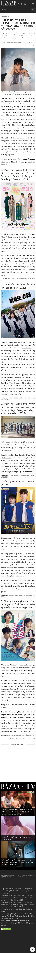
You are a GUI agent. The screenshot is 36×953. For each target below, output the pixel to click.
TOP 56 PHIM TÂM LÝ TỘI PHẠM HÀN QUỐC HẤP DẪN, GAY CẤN (18, 398)
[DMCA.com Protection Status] (6, 928)
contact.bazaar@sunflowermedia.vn (17, 920)
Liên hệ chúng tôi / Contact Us (26, 875)
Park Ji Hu (6, 458)
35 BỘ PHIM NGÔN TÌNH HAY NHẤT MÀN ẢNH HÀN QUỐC (18, 596)
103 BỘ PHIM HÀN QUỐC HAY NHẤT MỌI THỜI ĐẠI (21, 735)
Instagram (21, 4)
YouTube (25, 4)
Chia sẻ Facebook (34, 42)
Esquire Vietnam (22, 876)
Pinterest (34, 45)
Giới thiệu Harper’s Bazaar (7, 875)
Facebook (18, 4)
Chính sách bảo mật (6, 878)
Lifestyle (5, 16)
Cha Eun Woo (18, 673)
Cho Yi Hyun (12, 463)
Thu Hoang (9, 42)
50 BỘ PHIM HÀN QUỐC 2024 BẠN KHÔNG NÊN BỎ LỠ (18, 279)
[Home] (32, 949)
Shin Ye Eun (26, 348)
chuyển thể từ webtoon (23, 544)
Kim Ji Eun (6, 237)
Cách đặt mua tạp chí (6, 876)
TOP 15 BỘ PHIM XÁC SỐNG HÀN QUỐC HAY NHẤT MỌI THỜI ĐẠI (18, 476)
